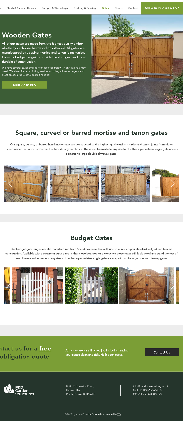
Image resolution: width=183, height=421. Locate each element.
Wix (119, 414)
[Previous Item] (10, 184)
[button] (162, 8)
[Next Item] (173, 184)
